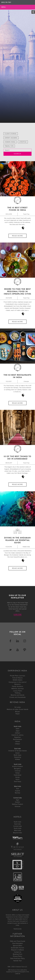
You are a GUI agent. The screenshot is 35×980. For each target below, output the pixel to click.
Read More (17, 236)
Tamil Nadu (17, 781)
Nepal (17, 714)
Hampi (17, 773)
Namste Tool (17, 961)
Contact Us (17, 952)
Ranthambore (17, 739)
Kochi (17, 779)
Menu (3, 7)
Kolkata (17, 759)
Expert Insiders (11, 138)
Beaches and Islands (17, 695)
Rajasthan (17, 737)
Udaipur (17, 744)
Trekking (17, 693)
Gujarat (17, 791)
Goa (17, 788)
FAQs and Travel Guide (17, 941)
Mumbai (17, 793)
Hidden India (10, 142)
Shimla (17, 741)
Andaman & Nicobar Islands (17, 751)
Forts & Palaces (17, 678)
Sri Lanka (18, 707)
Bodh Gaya (17, 755)
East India (17, 748)
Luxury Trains (17, 691)
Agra (17, 800)
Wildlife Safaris (17, 680)
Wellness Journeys (17, 688)
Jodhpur (17, 733)
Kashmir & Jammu (17, 735)
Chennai (17, 771)
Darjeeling (17, 757)
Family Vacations (17, 686)
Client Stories (10, 134)
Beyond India (17, 833)
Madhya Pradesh (17, 804)
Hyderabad (17, 775)
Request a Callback (17, 950)
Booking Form (17, 954)
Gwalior (17, 802)
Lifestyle (23, 142)
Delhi (17, 729)
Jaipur (18, 731)
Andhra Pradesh (17, 766)
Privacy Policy (17, 956)
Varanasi (17, 806)
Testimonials (17, 929)
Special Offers (17, 945)
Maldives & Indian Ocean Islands (17, 709)
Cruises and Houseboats (17, 697)
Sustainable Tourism (17, 948)
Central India (17, 798)
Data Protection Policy (17, 958)
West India (17, 786)
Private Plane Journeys (17, 676)
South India (17, 764)
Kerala (17, 777)
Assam (17, 753)
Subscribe (17, 614)
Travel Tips (9, 146)
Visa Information (17, 943)
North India (17, 726)
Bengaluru (17, 768)
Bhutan (17, 711)
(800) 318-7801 (6, 2)
